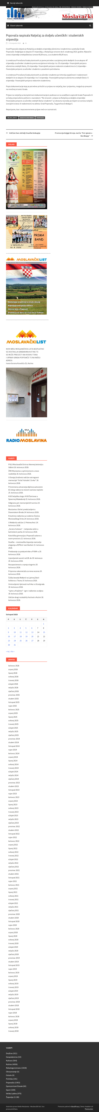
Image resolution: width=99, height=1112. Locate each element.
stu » (12, 651)
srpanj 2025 (13, 713)
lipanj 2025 (12, 717)
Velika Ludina (11, 1093)
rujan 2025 (12, 706)
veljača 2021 (13, 907)
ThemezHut (89, 1109)
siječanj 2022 (13, 866)
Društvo (9, 1053)
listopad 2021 (13, 877)
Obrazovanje (11, 1071)
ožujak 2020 (13, 947)
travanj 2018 (13, 1031)
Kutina (9, 1064)
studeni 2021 (13, 874)
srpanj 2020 (13, 932)
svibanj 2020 (13, 939)
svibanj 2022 (13, 852)
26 (26, 640)
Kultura (9, 1060)
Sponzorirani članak (14, 1086)
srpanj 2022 (13, 844)
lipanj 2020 (12, 936)
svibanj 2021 (13, 896)
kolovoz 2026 (13, 665)
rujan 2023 (12, 793)
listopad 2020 (13, 921)
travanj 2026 (13, 680)
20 (32, 636)
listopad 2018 (13, 1009)
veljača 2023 (13, 819)
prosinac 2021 (14, 870)
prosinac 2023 (14, 782)
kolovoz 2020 (13, 928)
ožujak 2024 (13, 771)
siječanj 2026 (13, 691)
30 (9, 645)
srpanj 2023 (13, 801)
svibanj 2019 (13, 983)
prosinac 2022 (14, 826)
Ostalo (9, 1075)
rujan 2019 (12, 969)
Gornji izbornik (16, 3)
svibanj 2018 (13, 1027)
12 (26, 632)
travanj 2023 (13, 812)
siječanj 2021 (13, 910)
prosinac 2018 (14, 1002)
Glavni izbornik (16, 25)
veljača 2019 (13, 994)
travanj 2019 (13, 987)
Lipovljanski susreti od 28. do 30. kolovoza (25, 558)
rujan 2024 (12, 749)
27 (32, 640)
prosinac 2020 (14, 914)
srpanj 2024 (13, 757)
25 (21, 640)
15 (44, 632)
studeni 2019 (13, 961)
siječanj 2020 (13, 954)
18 (21, 636)
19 (26, 636)
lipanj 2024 (12, 760)
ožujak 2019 (13, 991)
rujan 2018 (12, 1012)
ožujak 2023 (13, 815)
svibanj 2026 (13, 676)
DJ (26, 43)
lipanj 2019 (12, 980)
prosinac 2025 (14, 695)
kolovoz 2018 (13, 1016)
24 (15, 640)
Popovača (40, 118)
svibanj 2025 (13, 720)
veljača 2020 (13, 950)
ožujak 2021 (13, 903)
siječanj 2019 (13, 998)
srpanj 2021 (13, 888)
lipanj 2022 (12, 848)
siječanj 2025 (13, 735)
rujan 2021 (12, 881)
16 (9, 636)
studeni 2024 (13, 742)
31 (15, 645)
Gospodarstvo (12, 1057)
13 (32, 632)
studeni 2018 (13, 1005)
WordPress (75, 1106)
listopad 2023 (13, 790)
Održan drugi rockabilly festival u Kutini (24, 597)
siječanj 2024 (13, 779)
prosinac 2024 (14, 739)
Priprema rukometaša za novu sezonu (23, 571)
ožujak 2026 (13, 684)
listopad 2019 (13, 965)
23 (9, 640)
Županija (9, 1097)
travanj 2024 (13, 768)
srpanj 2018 (13, 1020)
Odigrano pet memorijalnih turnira (22, 503)
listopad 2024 (13, 746)
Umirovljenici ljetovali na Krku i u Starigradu (26, 584)
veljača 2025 (13, 731)
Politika (9, 1079)
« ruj (7, 651)
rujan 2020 (12, 925)
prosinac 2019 (14, 958)
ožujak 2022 (13, 859)
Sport (8, 1090)
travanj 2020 (13, 943)
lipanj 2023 (12, 804)
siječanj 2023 (13, 823)
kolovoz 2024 (13, 753)
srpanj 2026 (13, 669)
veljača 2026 (13, 687)
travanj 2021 (13, 899)
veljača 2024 (13, 775)
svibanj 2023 (13, 808)
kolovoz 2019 (13, 972)
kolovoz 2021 (13, 885)
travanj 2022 (13, 855)
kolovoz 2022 (13, 841)
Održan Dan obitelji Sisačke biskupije (24, 133)
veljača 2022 (13, 863)
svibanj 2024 (13, 764)
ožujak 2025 (13, 728)
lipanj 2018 (12, 1023)
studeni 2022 (13, 830)
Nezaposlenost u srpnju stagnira (21, 564)
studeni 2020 (13, 918)
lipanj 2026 (12, 673)
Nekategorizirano (27, 118)
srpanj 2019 (13, 976)
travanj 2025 (13, 724)
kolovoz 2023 (13, 797)
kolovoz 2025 (13, 709)
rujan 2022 (12, 837)
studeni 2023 (13, 786)
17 (15, 636)
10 (15, 632)
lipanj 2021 (12, 892)
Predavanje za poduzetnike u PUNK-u (23, 551)
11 (21, 632)
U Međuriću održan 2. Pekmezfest (22, 522)
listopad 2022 (13, 833)
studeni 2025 (13, 698)
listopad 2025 (13, 702)
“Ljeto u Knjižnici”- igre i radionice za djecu (25, 591)
